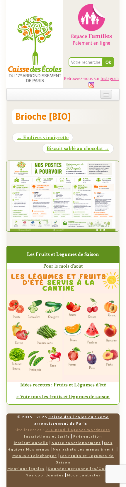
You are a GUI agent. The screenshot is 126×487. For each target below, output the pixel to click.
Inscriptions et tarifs (47, 436)
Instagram (110, 78)
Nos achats (64, 449)
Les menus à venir (96, 449)
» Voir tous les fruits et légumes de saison (63, 396)
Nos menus (38, 449)
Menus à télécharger (34, 455)
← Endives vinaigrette (43, 138)
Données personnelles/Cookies (82, 468)
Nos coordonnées (44, 475)
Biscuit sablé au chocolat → (78, 148)
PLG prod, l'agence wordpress (77, 430)
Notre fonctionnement (76, 443)
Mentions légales (26, 468)
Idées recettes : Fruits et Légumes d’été (63, 385)
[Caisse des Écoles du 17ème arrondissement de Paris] (34, 34)
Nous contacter (84, 475)
